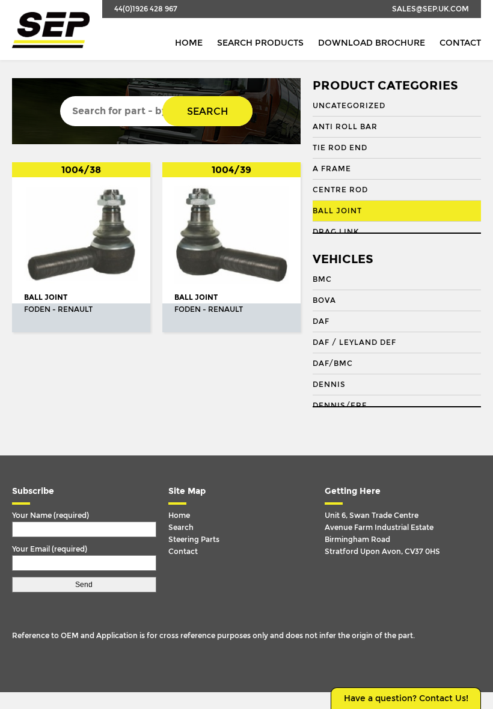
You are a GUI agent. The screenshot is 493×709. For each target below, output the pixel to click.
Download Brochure (371, 43)
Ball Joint (337, 211)
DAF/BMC (333, 363)
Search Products (260, 43)
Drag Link (336, 232)
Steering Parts (193, 539)
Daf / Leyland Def (354, 342)
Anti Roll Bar (345, 127)
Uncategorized (349, 106)
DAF (321, 321)
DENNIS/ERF (340, 405)
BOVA (324, 300)
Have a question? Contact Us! (406, 698)
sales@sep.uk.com (430, 9)
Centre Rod (340, 190)
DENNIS (329, 384)
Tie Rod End (340, 148)
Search (207, 111)
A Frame (332, 169)
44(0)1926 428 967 (145, 9)
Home (189, 43)
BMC (322, 279)
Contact (460, 43)
